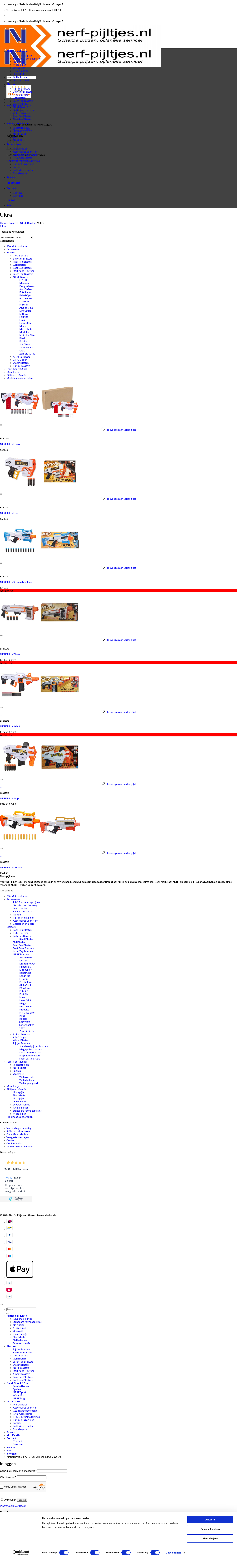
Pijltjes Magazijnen (23, 163)
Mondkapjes (20, 173)
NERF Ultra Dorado (11, 867)
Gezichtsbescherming (25, 154)
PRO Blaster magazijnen (26, 160)
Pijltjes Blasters (21, 88)
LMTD (23, 279)
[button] (3, 225)
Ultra (22, 350)
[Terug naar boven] (1, 1304)
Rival (22, 338)
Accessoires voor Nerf (25, 151)
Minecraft (25, 283)
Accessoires (13, 249)
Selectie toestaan (210, 1529)
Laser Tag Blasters (23, 100)
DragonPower (27, 286)
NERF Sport (19, 133)
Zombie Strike (27, 353)
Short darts (19, 73)
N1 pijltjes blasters (29, 1055)
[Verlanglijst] (1, 494)
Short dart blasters (29, 1058)
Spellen (17, 130)
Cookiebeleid (13, 1143)
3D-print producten (17, 246)
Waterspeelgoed (28, 1082)
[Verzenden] (7, 81)
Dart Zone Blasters (23, 270)
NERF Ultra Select (10, 726)
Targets (17, 166)
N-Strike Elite (27, 335)
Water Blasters (21, 103)
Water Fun (18, 136)
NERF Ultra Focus (10, 443)
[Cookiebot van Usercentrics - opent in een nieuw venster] (21, 1552)
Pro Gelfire (25, 298)
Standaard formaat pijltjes (27, 58)
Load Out (24, 301)
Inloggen (22, 1500)
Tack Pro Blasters (23, 261)
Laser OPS (25, 322)
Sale (8, 205)
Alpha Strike (26, 307)
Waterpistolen (27, 1076)
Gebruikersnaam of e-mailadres (18, 1470)
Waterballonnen (28, 1079)
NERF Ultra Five (9, 513)
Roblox (23, 341)
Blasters (11, 84)
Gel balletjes (20, 76)
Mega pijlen (19, 64)
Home (3, 222)
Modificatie (13, 182)
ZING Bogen (20, 359)
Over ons (18, 195)
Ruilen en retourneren (18, 1131)
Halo (22, 319)
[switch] (94, 1552)
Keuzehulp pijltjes (22, 55)
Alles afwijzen (210, 1538)
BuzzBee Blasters (23, 267)
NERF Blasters (28, 222)
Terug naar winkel (22, 130)
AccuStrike (25, 289)
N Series (24, 304)
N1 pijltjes (18, 61)
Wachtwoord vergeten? (13, 1505)
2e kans (10, 177)
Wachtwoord (8, 1476)
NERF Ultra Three (10, 654)
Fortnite (23, 316)
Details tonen (173, 1552)
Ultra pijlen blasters (30, 1052)
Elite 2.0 (23, 313)
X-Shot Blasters (21, 356)
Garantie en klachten (17, 1134)
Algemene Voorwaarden (19, 1146)
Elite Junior (25, 292)
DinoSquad (25, 310)
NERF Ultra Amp (9, 798)
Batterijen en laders (23, 169)
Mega (22, 325)
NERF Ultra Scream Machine (16, 582)
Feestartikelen (21, 127)
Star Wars (24, 344)
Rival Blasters (27, 938)
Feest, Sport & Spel (17, 123)
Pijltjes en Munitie (17, 51)
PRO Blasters (20, 94)
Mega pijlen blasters (30, 1049)
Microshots (25, 328)
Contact (11, 188)
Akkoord (210, 1519)
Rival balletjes (20, 70)
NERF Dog (19, 139)
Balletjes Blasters (22, 91)
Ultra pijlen (19, 67)
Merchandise (20, 148)
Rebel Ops (25, 295)
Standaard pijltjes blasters (33, 1046)
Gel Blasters (19, 97)
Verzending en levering (18, 1127)
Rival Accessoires (22, 157)
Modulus (24, 332)
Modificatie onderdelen (19, 378)
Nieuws (10, 199)
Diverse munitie (21, 79)
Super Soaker (26, 347)
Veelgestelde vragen (17, 1137)
